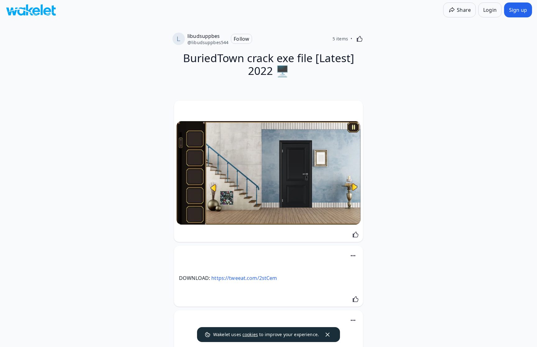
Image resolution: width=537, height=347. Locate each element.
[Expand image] (268, 173)
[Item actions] (353, 256)
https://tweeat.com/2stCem (244, 278)
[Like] (360, 39)
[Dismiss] (328, 335)
